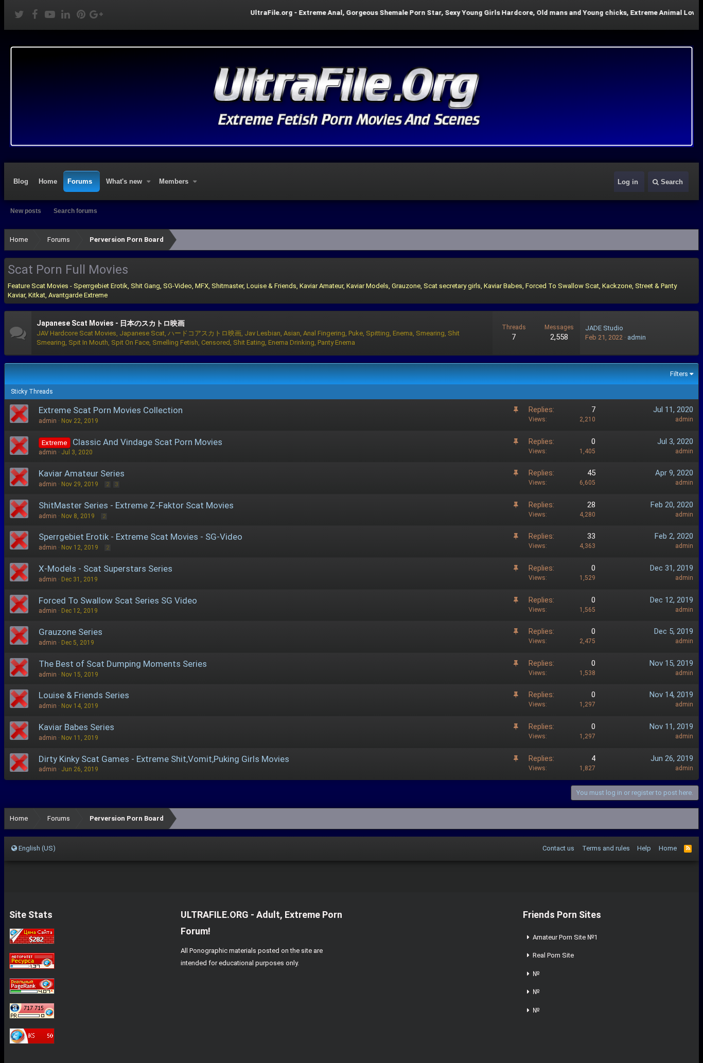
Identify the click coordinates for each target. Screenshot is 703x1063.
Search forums (75, 211)
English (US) (36, 848)
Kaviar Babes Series (76, 727)
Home (48, 181)
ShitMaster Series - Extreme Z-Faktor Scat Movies (136, 505)
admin (636, 337)
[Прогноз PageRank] (32, 992)
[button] (148, 181)
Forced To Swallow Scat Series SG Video (118, 600)
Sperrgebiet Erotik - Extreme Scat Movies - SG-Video (140, 537)
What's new (124, 181)
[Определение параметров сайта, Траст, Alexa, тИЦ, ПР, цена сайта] (32, 1016)
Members (173, 181)
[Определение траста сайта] (32, 966)
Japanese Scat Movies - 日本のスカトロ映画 (111, 323)
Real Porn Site (553, 955)
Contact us (558, 848)
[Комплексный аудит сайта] (32, 1042)
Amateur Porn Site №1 (565, 937)
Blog (20, 181)
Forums (79, 181)
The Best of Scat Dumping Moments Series (123, 664)
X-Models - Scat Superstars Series (105, 568)
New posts (25, 211)
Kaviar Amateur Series (82, 473)
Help (644, 848)
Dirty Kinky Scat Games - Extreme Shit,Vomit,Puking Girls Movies (164, 759)
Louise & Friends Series (84, 695)
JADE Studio (604, 328)
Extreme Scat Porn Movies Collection (111, 410)
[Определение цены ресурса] (32, 942)
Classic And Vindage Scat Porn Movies (147, 442)
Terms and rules (606, 848)
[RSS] (688, 848)
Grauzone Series (70, 632)
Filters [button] (679, 374)
